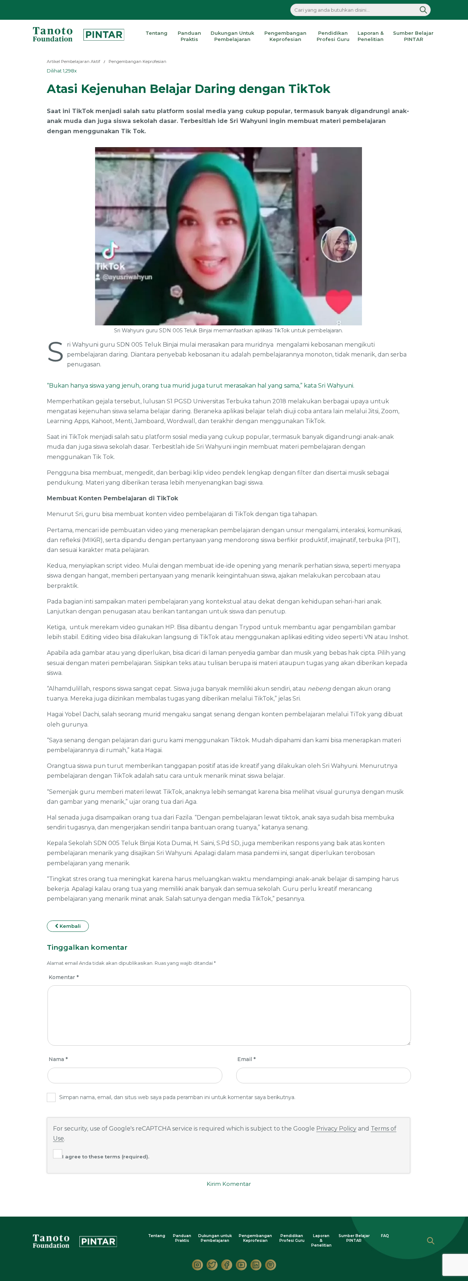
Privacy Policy (336, 1128)
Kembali (69, 926)
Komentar (64, 977)
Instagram (197, 1264)
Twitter (212, 1264)
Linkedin (255, 1264)
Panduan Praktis (189, 36)
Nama (58, 1059)
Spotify (270, 1264)
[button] (423, 10)
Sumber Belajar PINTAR (413, 36)
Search (430, 1240)
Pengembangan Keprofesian (285, 36)
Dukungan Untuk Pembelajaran (232, 36)
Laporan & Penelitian (371, 36)
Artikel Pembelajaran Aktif (73, 61)
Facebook (226, 1264)
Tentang (156, 33)
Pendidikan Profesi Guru (333, 36)
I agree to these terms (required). (105, 1156)
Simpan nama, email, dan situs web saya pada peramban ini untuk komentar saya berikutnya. (177, 1097)
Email (246, 1059)
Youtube (241, 1264)
